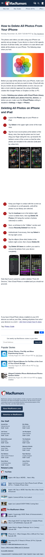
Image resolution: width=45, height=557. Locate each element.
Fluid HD (29, 554)
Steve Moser (4, 461)
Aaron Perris (26, 461)
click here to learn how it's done (30, 322)
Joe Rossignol (26, 431)
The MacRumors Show (15, 509)
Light (38, 554)
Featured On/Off (6, 554)
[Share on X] (37, 332)
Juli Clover (39, 355)
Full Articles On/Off (17, 554)
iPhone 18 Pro (30, 9)
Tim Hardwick (39, 34)
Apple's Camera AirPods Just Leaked (20, 497)
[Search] (39, 3)
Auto (34, 554)
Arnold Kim (4, 424)
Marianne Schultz (27, 446)
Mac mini (6, 9)
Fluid (25, 554)
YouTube (8, 472)
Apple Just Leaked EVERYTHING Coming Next (23, 504)
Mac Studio (17, 9)
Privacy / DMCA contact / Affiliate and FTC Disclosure (15, 547)
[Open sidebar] (42, 3)
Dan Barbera (4, 453)
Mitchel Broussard (6, 439)
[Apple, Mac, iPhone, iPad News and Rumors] (16, 6)
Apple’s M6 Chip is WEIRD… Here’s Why (21, 477)
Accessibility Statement (7, 550)
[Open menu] (2, 3)
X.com (6, 427)
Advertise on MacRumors (12, 414)
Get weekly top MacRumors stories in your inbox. (22, 338)
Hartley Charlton (5, 446)
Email (2, 427)
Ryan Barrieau (26, 453)
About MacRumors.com (12, 408)
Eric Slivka (25, 424)
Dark (41, 554)
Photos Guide (9, 326)
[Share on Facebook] (42, 332)
